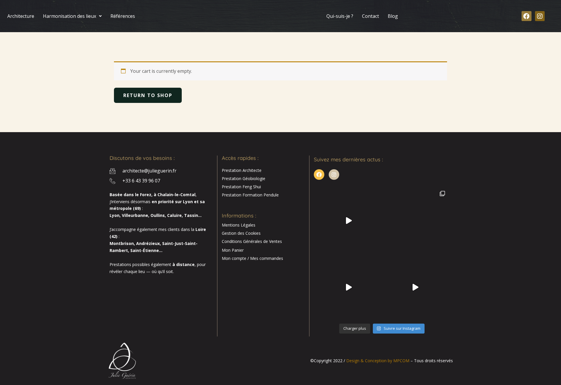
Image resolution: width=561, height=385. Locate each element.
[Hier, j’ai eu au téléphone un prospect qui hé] (415, 220)
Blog (393, 16)
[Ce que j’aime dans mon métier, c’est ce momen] (348, 220)
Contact (370, 16)
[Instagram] (540, 16)
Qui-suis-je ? (339, 16)
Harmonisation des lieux (69, 16)
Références (122, 16)
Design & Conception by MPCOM (377, 360)
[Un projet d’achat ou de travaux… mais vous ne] (348, 287)
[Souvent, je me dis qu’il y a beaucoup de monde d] (415, 287)
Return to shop (147, 95)
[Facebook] (526, 16)
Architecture (20, 16)
